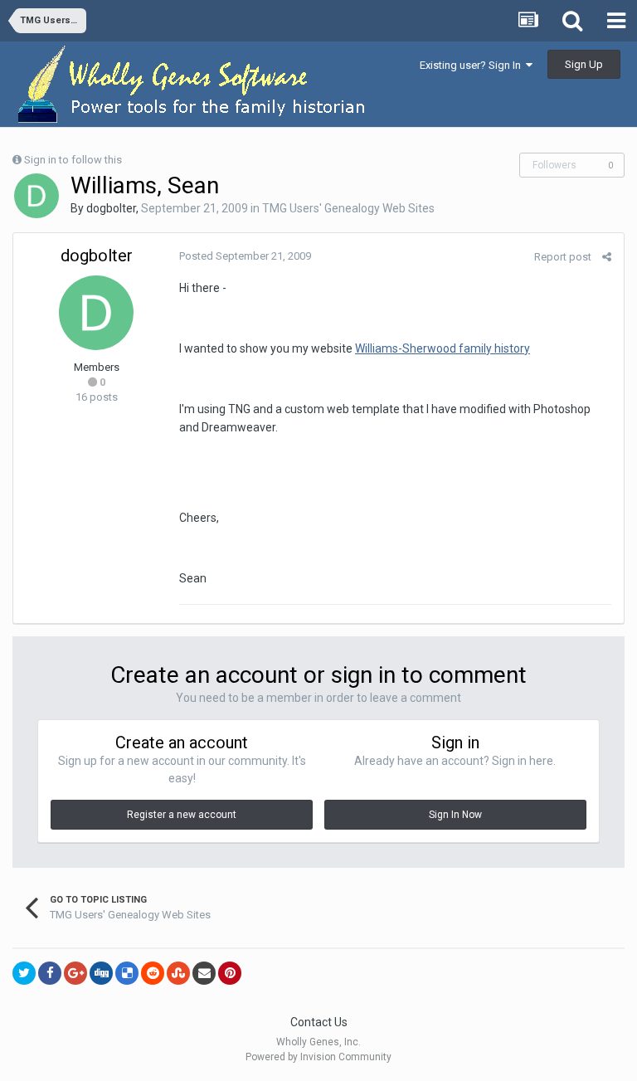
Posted (245, 256)
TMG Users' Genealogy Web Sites (348, 208)
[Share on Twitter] (24, 973)
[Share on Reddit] (152, 973)
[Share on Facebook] (49, 973)
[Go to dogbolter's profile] (36, 195)
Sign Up (584, 64)
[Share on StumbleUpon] (178, 973)
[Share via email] (204, 973)
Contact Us (319, 1022)
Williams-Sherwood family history (442, 348)
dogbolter (111, 208)
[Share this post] (606, 257)
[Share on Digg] (101, 973)
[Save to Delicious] (127, 973)
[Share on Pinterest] (229, 973)
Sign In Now (455, 814)
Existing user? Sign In (473, 65)
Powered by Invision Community (318, 1057)
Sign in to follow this (73, 159)
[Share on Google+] (75, 973)
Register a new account (181, 814)
